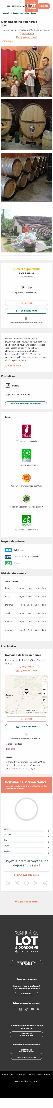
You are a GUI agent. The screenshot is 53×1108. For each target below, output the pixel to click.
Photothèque (44, 1075)
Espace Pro (21, 1075)
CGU (36, 1081)
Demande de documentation (26, 1051)
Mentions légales (23, 1081)
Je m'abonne (26, 994)
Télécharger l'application (26, 1034)
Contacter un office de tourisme (26, 963)
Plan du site (7, 1075)
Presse (32, 1075)
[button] (13, 6)
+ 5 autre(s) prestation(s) (26, 293)
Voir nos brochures (26, 1058)
